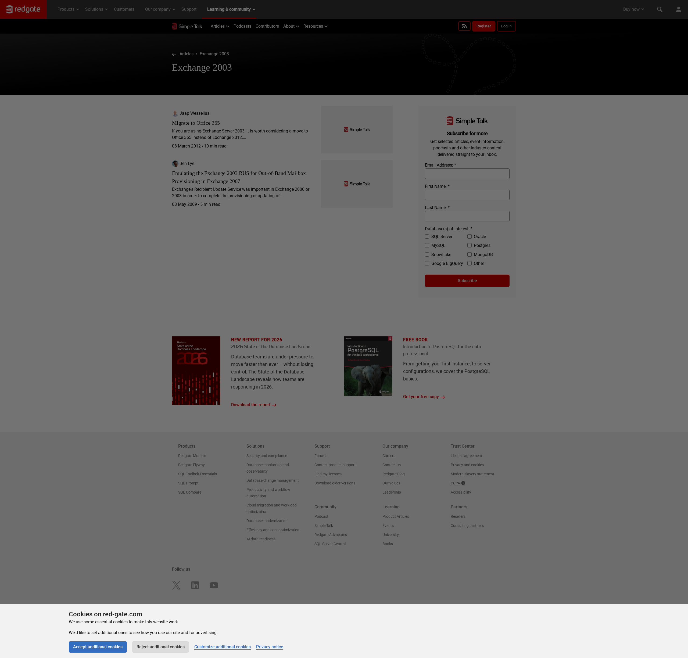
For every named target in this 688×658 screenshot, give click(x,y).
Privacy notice (269, 646)
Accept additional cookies (98, 646)
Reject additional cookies (161, 646)
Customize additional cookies (222, 646)
